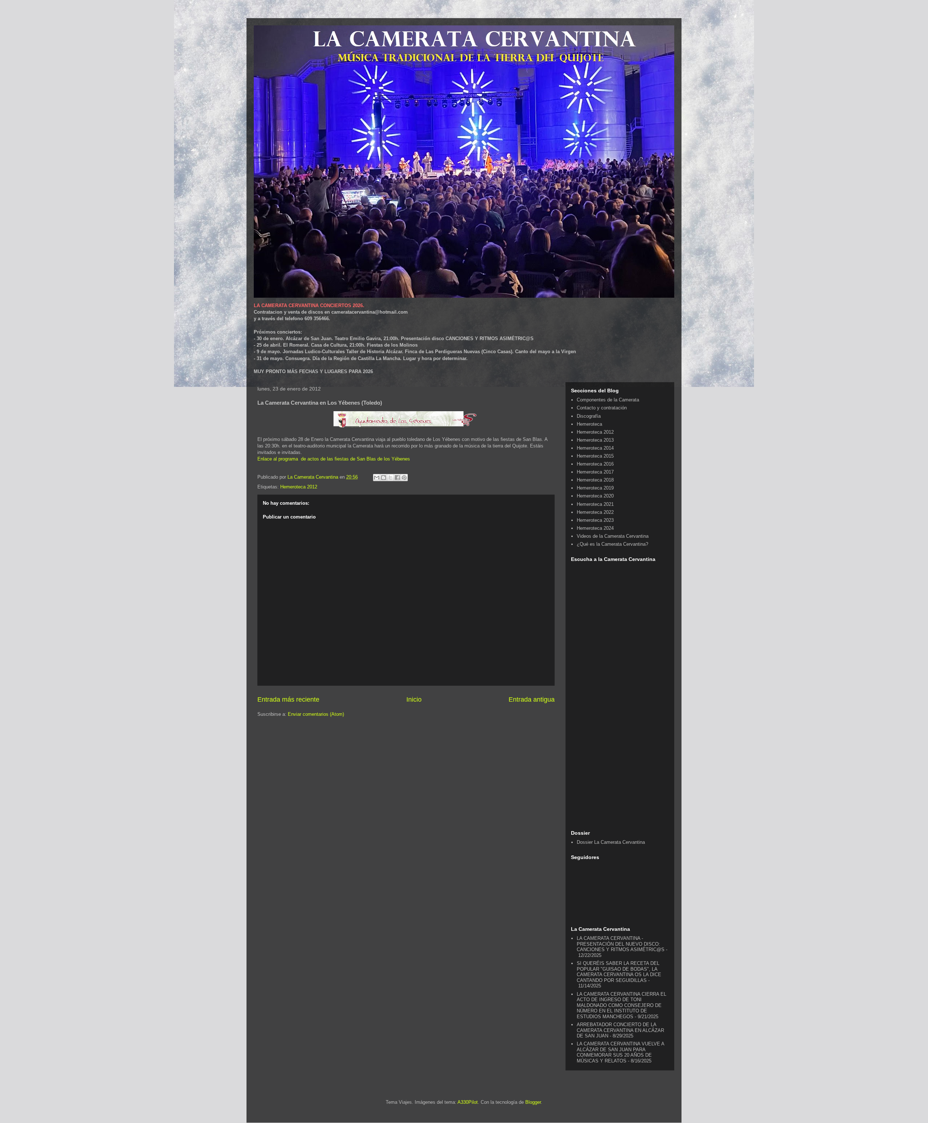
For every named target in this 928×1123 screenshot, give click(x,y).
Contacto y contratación (602, 407)
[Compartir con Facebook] (397, 477)
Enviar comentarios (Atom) (316, 714)
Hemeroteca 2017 (595, 472)
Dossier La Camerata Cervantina (611, 842)
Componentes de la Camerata (608, 399)
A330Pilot (467, 1102)
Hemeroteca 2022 (595, 512)
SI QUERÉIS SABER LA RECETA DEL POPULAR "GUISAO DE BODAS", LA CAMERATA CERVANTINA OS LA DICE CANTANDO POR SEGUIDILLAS (619, 972)
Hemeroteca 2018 (595, 480)
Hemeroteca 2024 (595, 528)
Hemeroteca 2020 (595, 496)
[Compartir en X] (390, 477)
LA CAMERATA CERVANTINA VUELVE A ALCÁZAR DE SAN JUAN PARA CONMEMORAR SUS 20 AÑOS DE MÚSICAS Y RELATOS (620, 1052)
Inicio (414, 699)
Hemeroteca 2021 (595, 504)
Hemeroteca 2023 (595, 520)
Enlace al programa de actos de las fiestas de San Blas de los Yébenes (333, 459)
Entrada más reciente (288, 699)
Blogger (533, 1102)
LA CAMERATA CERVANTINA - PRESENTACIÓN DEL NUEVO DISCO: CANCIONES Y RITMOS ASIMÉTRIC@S (620, 944)
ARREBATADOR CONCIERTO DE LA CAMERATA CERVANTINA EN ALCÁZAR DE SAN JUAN (620, 1030)
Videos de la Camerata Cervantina (613, 536)
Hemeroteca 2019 (595, 488)
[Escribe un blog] (383, 477)
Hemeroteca (589, 424)
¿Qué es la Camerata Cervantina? (612, 544)
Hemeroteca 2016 (595, 464)
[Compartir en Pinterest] (404, 477)
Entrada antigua (532, 699)
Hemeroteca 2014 (595, 448)
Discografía (589, 416)
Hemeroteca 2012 (298, 487)
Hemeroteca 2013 (595, 440)
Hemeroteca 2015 (595, 456)
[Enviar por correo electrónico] (376, 477)
